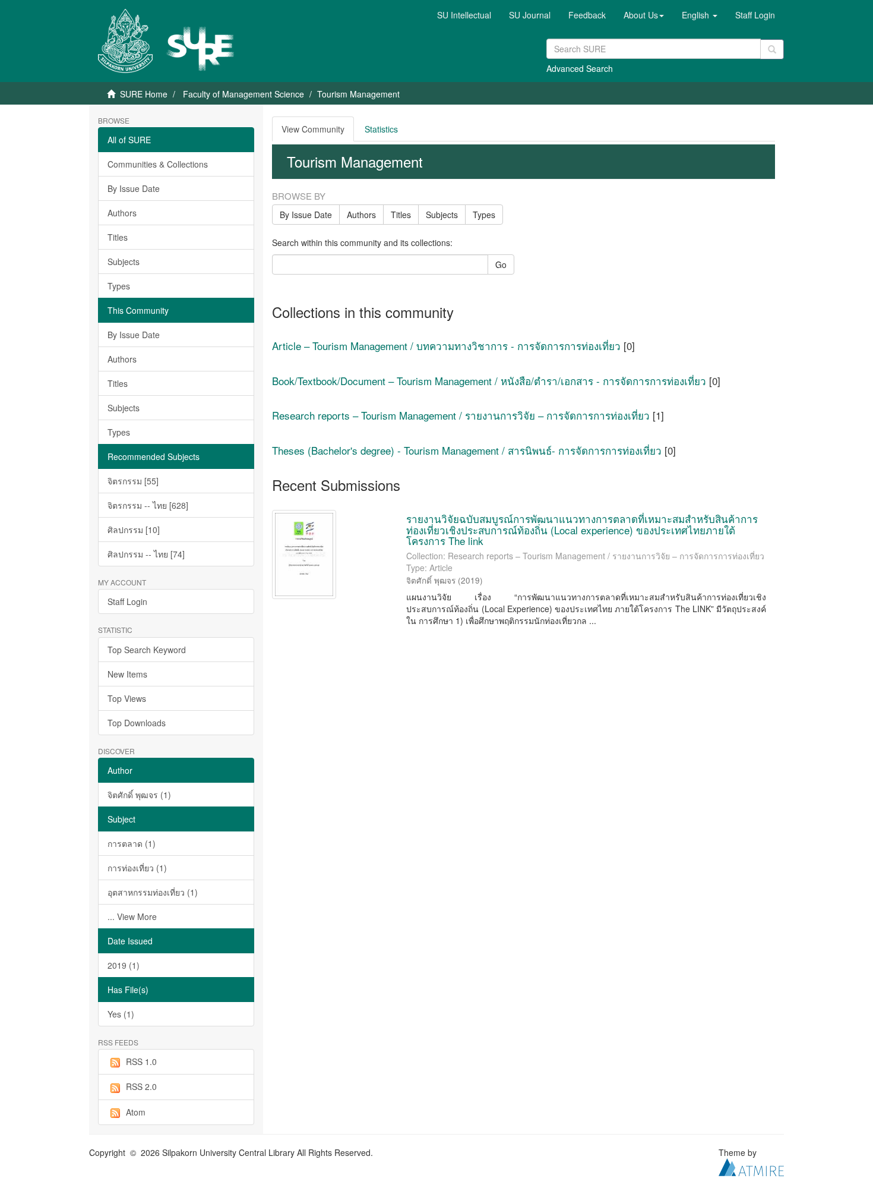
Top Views (126, 698)
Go (501, 264)
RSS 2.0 (141, 1086)
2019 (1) (123, 965)
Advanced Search (579, 68)
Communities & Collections (157, 164)
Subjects (123, 261)
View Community (312, 129)
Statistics (381, 129)
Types (118, 286)
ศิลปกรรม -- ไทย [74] (146, 554)
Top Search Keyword (146, 650)
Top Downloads (136, 723)
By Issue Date (133, 188)
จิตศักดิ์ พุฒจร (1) (139, 795)
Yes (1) (120, 1014)
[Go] (772, 49)
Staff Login (127, 601)
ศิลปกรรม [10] (133, 529)
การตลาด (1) (131, 843)
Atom (136, 1112)
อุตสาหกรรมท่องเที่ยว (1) (152, 892)
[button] (644, 15)
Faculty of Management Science (243, 94)
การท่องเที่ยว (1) (137, 868)
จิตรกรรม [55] (133, 481)
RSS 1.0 (141, 1061)
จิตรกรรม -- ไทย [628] (147, 505)
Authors (122, 213)
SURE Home (143, 94)
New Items (127, 674)
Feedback (587, 15)
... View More (132, 916)
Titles (117, 237)
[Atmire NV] (751, 1166)
